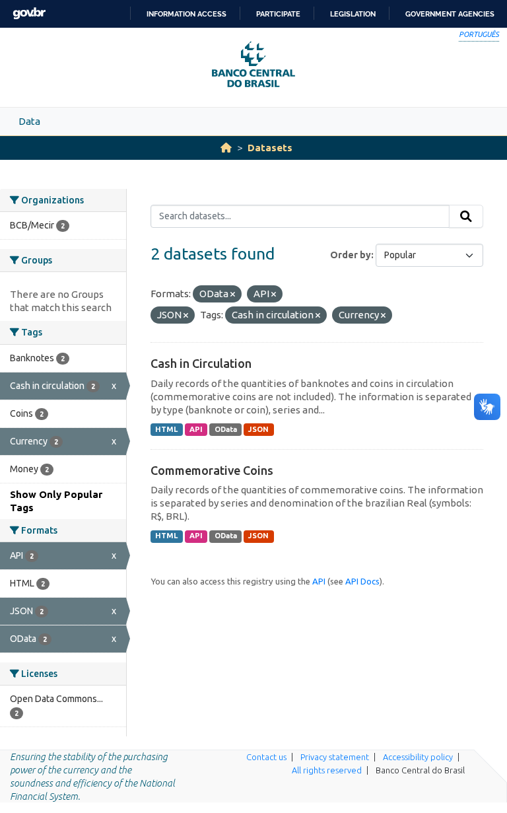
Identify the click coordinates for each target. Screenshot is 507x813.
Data (29, 121)
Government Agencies (449, 13)
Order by (350, 255)
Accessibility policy (418, 756)
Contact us (266, 756)
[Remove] (232, 295)
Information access (186, 13)
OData (226, 429)
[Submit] (466, 217)
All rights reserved (327, 770)
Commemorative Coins (212, 470)
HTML (166, 429)
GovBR (29, 13)
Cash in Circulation (201, 363)
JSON (258, 429)
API (196, 429)
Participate (278, 13)
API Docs (362, 581)
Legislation (353, 13)
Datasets (270, 147)
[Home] (226, 147)
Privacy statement (334, 756)
